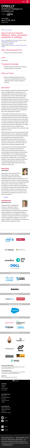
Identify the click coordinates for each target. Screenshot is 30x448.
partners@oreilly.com (15, 373)
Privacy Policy (4, 389)
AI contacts (14, 377)
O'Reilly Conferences (5, 409)
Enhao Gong (3, 40)
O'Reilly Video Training (6, 412)
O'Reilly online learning (6, 407)
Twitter (5, 417)
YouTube (6, 429)
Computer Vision (18, 45)
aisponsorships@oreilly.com (7, 368)
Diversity (3, 386)
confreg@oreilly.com (7, 444)
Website (6, 197)
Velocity (3, 401)
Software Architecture (5, 397)
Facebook (6, 420)
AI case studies (12, 45)
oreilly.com (3, 410)
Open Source (3, 395)
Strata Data (3, 398)
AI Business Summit (5, 42)
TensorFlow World (5, 400)
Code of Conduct (4, 388)
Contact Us (3, 385)
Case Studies (11, 42)
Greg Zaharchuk (15, 40)
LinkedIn (6, 426)
